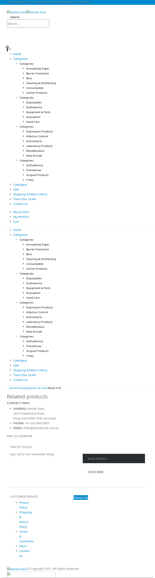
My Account (21, 212)
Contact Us (20, 204)
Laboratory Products (39, 146)
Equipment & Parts (38, 112)
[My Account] (77, 32)
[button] (8, 7)
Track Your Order (24, 199)
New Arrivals (34, 155)
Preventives (33, 170)
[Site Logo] (26, 12)
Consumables (34, 88)
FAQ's (23, 546)
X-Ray (30, 180)
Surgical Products (37, 175)
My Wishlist (21, 217)
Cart (16, 222)
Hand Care (33, 122)
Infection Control (37, 136)
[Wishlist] (77, 42)
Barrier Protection (37, 73)
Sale (16, 189)
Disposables (33, 102)
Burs (29, 78)
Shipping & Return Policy (30, 194)
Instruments (34, 141)
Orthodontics (34, 165)
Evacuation (33, 117)
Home (17, 54)
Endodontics (34, 107)
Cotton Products (36, 93)
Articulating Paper (37, 68)
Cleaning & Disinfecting (41, 83)
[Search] (53, 24)
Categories (20, 59)
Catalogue (20, 184)
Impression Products (39, 131)
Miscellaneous (35, 151)
